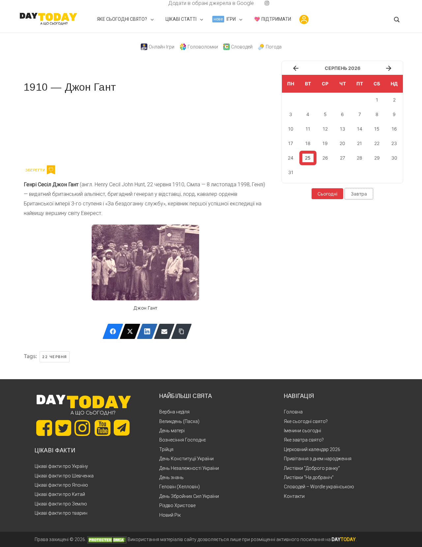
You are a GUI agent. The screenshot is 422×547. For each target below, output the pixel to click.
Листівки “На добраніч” (309, 477)
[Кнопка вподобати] (51, 169)
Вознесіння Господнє (182, 439)
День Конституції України (186, 458)
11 (308, 129)
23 (394, 143)
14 (359, 129)
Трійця (166, 449)
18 (308, 143)
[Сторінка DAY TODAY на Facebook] (44, 428)
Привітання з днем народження (317, 458)
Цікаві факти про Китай (60, 494)
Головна (293, 411)
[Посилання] (181, 331)
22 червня (54, 356)
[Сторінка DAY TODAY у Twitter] (63, 428)
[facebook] (160, 3)
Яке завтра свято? (304, 439)
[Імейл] (164, 331)
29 (377, 158)
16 (394, 129)
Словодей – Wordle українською (319, 486)
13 (342, 129)
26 (325, 158)
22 (376, 143)
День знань (171, 477)
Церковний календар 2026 (312, 449)
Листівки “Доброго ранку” (312, 468)
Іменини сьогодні (302, 430)
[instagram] (267, 3)
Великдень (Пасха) (179, 421)
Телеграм (47, 128)
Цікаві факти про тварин (61, 513)
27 (342, 158)
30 (394, 158)
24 (290, 158)
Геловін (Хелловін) (179, 486)
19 (325, 143)
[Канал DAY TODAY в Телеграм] (121, 428)
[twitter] (155, 3)
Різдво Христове (177, 505)
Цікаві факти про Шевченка (64, 475)
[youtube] (261, 3)
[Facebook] (113, 331)
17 (290, 143)
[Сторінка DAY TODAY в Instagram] (82, 428)
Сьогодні (327, 194)
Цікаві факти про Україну (61, 466)
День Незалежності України (189, 468)
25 (308, 158)
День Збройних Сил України (189, 496)
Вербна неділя (174, 411)
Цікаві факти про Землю (61, 503)
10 (290, 129)
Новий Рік (170, 515)
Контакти (294, 496)
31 (290, 172)
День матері (172, 430)
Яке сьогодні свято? (306, 421)
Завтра (359, 194)
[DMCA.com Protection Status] (107, 539)
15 (376, 129)
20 (342, 143)
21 (359, 143)
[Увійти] (304, 19)
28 (359, 158)
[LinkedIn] (147, 331)
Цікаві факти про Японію (61, 485)
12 (325, 129)
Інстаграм (94, 128)
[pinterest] (256, 3)
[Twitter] (130, 331)
